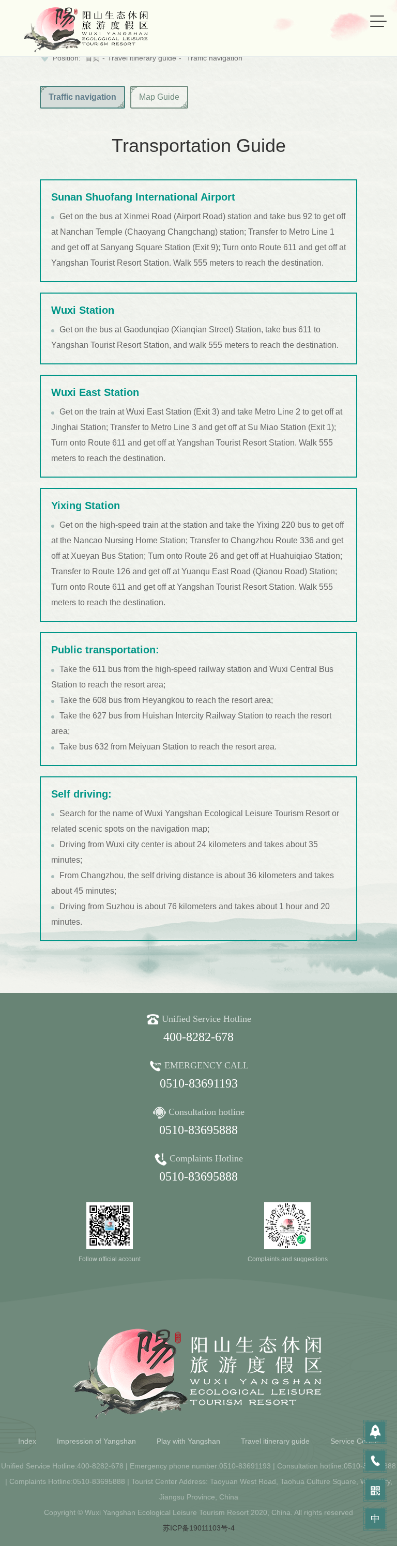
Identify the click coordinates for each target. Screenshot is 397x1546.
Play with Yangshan (188, 1441)
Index (27, 1441)
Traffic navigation (214, 58)
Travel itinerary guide (142, 58)
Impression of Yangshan (96, 1441)
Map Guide (159, 97)
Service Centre (354, 1441)
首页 (92, 58)
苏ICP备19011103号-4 (199, 1528)
